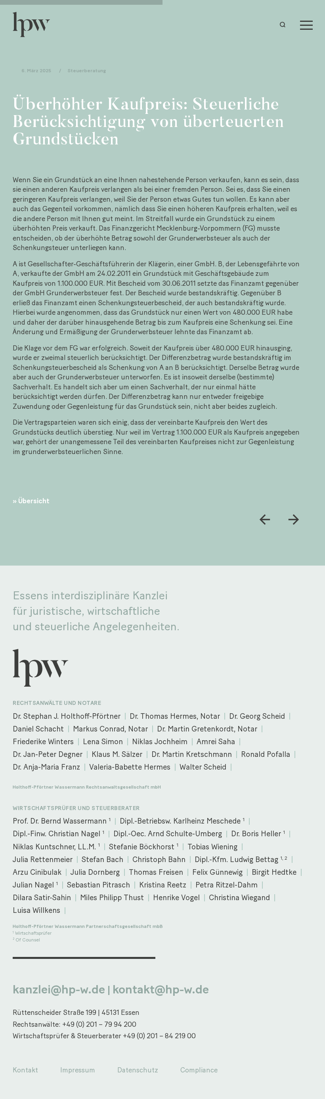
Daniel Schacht (38, 728)
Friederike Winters (43, 741)
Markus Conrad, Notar (110, 728)
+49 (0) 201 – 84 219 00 (159, 1036)
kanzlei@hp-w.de (59, 989)
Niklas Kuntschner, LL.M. (56, 846)
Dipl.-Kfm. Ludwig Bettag (241, 859)
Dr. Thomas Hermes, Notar (175, 716)
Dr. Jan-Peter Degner (47, 754)
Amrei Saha (216, 741)
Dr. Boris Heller (258, 833)
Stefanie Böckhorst (143, 846)
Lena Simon (103, 741)
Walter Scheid (203, 767)
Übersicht (34, 501)
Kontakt (25, 1070)
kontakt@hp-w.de (161, 989)
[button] (284, 24)
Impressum (77, 1070)
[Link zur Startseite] (35, 24)
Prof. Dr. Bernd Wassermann (62, 821)
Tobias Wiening (212, 846)
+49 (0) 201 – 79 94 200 (99, 1024)
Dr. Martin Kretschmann (191, 754)
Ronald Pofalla (265, 754)
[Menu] (306, 24)
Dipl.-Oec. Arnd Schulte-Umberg (167, 833)
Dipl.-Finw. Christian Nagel (58, 833)
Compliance (199, 1070)
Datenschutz (137, 1070)
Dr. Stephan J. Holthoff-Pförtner (66, 716)
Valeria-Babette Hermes (129, 767)
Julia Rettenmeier (43, 859)
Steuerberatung (86, 70)
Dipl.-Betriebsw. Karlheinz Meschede (182, 821)
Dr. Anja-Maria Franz (46, 767)
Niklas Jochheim (159, 741)
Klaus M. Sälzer (117, 754)
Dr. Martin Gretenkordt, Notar (207, 728)
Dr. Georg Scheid (257, 716)
